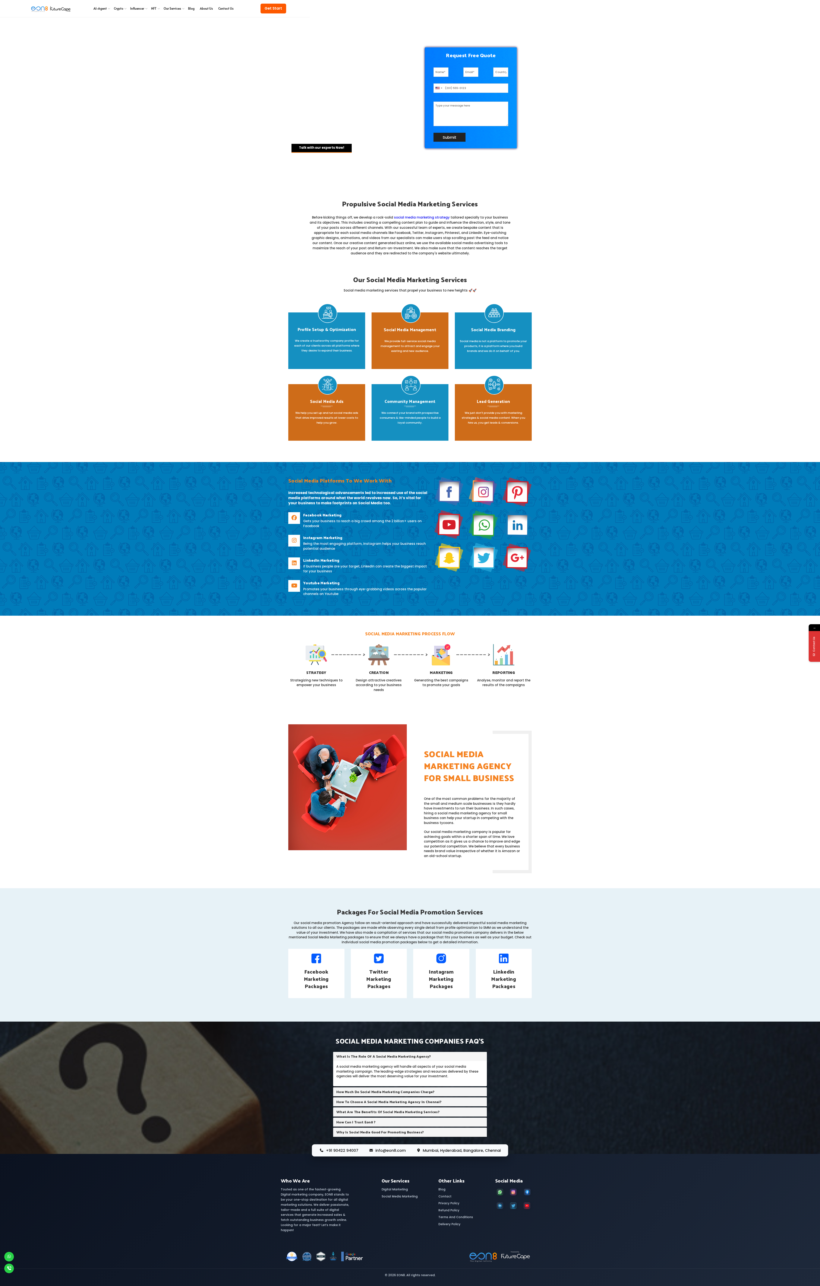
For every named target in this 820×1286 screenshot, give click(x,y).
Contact (444, 1196)
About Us (206, 8)
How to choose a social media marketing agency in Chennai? (388, 1102)
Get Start (273, 8)
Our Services (172, 8)
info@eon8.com (390, 1150)
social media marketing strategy (422, 217)
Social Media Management (410, 329)
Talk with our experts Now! (321, 147)
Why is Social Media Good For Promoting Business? (380, 1132)
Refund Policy (448, 1210)
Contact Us (226, 8)
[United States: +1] (439, 88)
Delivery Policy (449, 1224)
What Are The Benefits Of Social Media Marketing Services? (387, 1112)
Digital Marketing (395, 1189)
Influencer (137, 8)
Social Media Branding (493, 329)
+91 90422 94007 (342, 1150)
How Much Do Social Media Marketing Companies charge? (385, 1092)
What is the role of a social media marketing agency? (383, 1056)
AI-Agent (100, 8)
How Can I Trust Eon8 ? (356, 1122)
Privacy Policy (448, 1203)
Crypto (118, 8)
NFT (154, 8)
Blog (191, 8)
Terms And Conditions (455, 1217)
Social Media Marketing (400, 1196)
